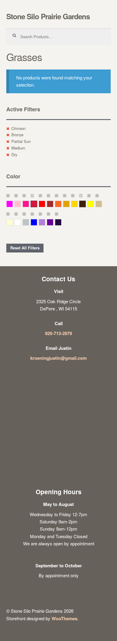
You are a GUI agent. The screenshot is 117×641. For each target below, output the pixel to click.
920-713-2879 (58, 333)
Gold (77, 204)
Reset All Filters (25, 248)
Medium (18, 148)
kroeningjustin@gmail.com (58, 358)
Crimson (18, 128)
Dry (14, 154)
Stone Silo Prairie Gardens (48, 16)
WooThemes (64, 618)
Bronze (17, 134)
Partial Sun (21, 141)
